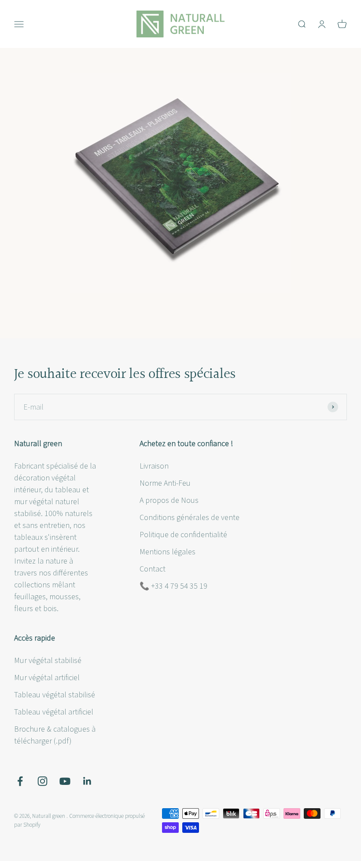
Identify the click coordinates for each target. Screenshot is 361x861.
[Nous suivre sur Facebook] (20, 781)
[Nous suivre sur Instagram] (42, 781)
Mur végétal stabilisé (47, 660)
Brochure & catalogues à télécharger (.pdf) (55, 735)
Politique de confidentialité (183, 534)
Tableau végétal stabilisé (54, 694)
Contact (153, 569)
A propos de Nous (169, 500)
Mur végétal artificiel (47, 677)
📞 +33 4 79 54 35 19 (173, 586)
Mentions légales (167, 551)
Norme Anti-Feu (165, 483)
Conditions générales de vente (189, 517)
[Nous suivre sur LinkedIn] (87, 781)
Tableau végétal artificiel (53, 712)
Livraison (154, 466)
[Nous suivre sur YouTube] (65, 781)
